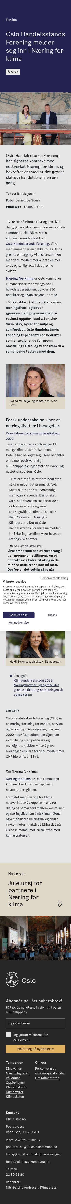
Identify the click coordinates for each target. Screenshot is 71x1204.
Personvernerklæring (54, 578)
